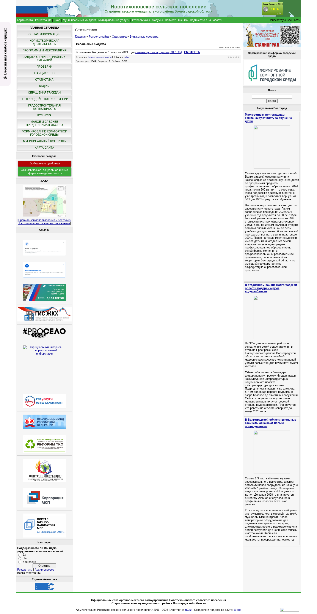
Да (24, 554)
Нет (25, 558)
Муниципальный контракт (79, 20)
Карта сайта (25, 20)
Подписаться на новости (206, 20)
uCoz (188, 609)
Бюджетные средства (45, 163)
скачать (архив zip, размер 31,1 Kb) (158, 52)
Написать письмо (176, 20)
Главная (80, 36)
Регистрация (43, 20)
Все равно (29, 561)
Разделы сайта (99, 36)
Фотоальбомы (141, 20)
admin (127, 57)
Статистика (119, 36)
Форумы (157, 20)
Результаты (24, 569)
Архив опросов (44, 569)
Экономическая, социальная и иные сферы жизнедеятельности (44, 171)
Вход (57, 20)
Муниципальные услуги (113, 20)
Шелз (237, 609)
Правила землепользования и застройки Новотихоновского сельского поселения (44, 221)
